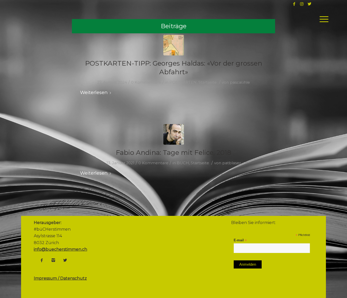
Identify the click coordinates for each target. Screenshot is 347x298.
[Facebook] (41, 260)
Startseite (207, 82)
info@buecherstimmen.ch (60, 249)
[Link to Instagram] (302, 4)
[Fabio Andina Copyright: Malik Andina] (173, 134)
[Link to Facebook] (294, 4)
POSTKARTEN (183, 82)
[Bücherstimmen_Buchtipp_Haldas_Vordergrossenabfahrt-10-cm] (173, 45)
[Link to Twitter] (309, 4)
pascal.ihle (240, 82)
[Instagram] (53, 260)
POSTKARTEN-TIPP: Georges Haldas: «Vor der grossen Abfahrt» (173, 67)
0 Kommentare (146, 82)
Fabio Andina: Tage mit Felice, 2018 (173, 152)
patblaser (231, 163)
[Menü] (322, 19)
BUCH (183, 163)
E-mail (240, 240)
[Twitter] (65, 260)
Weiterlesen (94, 92)
